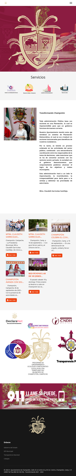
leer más (12, 255)
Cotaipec (7, 459)
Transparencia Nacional (12, 455)
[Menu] (71, 3)
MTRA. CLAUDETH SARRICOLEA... (14, 235)
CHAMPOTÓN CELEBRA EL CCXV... (60, 236)
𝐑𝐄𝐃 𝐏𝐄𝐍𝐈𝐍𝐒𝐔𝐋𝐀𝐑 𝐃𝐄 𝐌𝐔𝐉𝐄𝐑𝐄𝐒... (37, 274)
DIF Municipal (8, 451)
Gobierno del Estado (10, 447)
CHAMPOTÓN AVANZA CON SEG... (15, 280)
